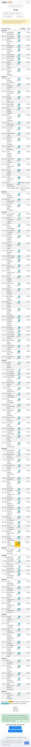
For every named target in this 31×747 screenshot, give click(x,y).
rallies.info (15, 737)
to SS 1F (19, 16)
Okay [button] (26, 743)
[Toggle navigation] (28, 2)
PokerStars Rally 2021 (15, 6)
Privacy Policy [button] (6, 744)
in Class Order (7, 16)
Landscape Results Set (15, 731)
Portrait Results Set (15, 727)
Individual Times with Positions (12, 13)
